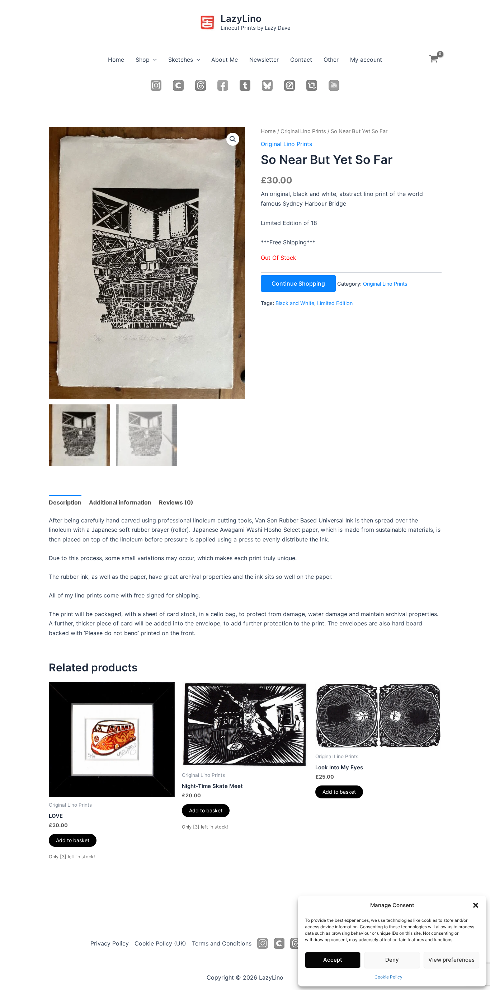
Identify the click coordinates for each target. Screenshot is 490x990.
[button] (475, 905)
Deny (392, 959)
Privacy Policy (109, 943)
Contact (301, 59)
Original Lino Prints (303, 131)
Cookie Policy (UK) (160, 943)
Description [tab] (65, 502)
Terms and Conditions (221, 943)
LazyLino (241, 18)
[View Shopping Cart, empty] (434, 59)
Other (331, 59)
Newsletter (264, 59)
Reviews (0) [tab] (176, 502)
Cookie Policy (388, 977)
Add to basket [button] (72, 840)
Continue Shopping (298, 283)
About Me (224, 59)
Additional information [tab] (120, 502)
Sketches (180, 59)
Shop (143, 59)
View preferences (451, 959)
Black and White (294, 303)
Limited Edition (335, 303)
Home (116, 59)
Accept (332, 959)
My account (366, 59)
